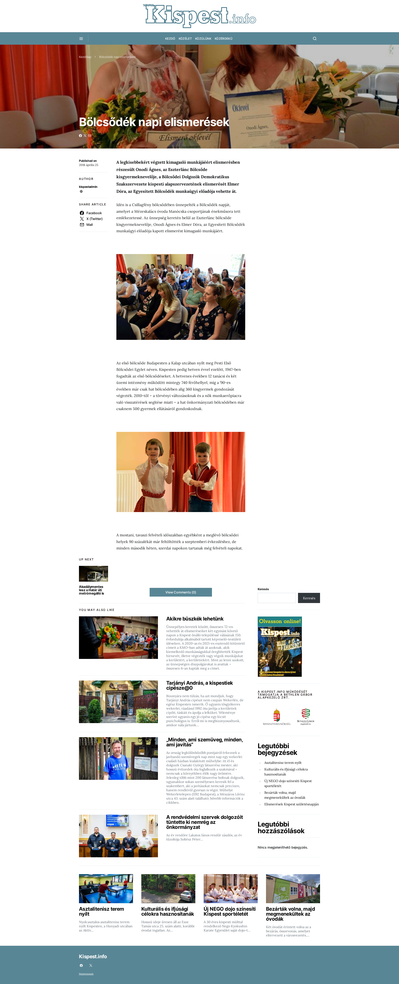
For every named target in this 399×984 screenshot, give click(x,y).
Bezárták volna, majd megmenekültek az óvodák (284, 795)
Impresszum (86, 973)
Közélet (185, 38)
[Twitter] (91, 965)
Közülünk (203, 38)
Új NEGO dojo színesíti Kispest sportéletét (288, 783)
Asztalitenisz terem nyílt (283, 762)
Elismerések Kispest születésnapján (291, 804)
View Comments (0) (180, 592)
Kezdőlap (85, 57)
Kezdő (170, 38)
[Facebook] (81, 965)
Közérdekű (223, 38)
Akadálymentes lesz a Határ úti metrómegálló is (91, 590)
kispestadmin (88, 186)
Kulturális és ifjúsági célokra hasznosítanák (286, 771)
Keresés (263, 589)
